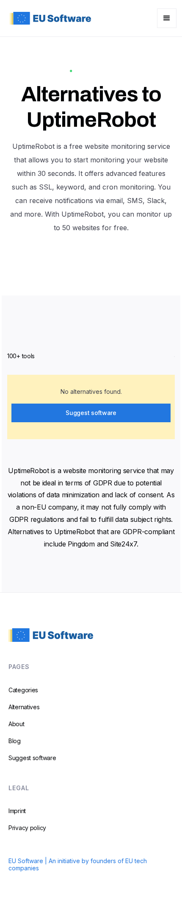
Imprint (17, 810)
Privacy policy (27, 827)
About (16, 723)
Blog (14, 740)
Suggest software (91, 412)
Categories (23, 690)
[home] (48, 18)
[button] (166, 18)
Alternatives (24, 707)
